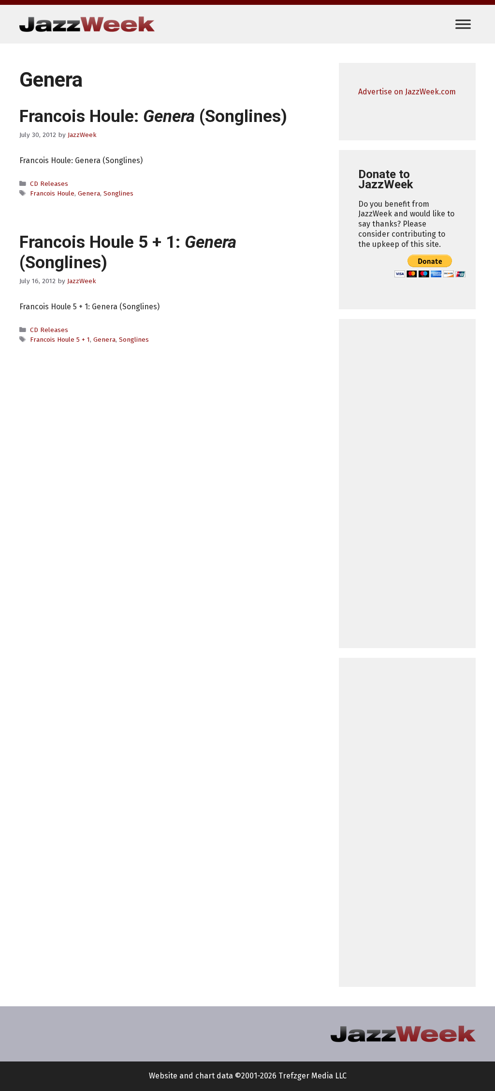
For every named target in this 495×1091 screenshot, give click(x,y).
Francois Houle (52, 193)
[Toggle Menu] (463, 24)
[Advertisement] (407, 483)
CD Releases (49, 184)
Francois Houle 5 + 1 (60, 339)
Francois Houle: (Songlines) (153, 116)
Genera (89, 193)
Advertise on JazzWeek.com (407, 91)
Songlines (118, 193)
